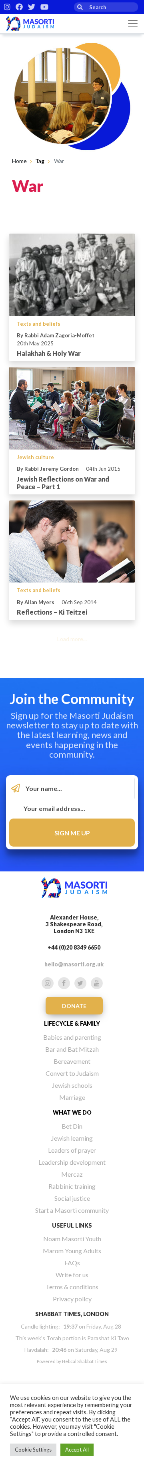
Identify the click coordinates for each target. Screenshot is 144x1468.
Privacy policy (72, 1299)
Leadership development (72, 1162)
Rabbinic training (72, 1186)
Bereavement (72, 1061)
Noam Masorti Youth (72, 1238)
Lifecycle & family (72, 1023)
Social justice (72, 1198)
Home (19, 160)
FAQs (72, 1262)
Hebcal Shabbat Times (84, 1361)
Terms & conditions (72, 1287)
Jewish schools (72, 1085)
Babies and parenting (72, 1037)
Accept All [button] (77, 1449)
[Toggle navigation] (133, 24)
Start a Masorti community (72, 1210)
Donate (74, 1005)
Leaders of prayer (72, 1150)
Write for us (72, 1274)
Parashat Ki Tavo (108, 1338)
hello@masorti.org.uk (74, 964)
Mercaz (72, 1174)
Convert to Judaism (72, 1073)
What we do (72, 1112)
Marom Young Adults (72, 1250)
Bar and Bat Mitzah (72, 1049)
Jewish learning (72, 1138)
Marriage (72, 1097)
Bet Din (72, 1126)
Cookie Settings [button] (33, 1449)
